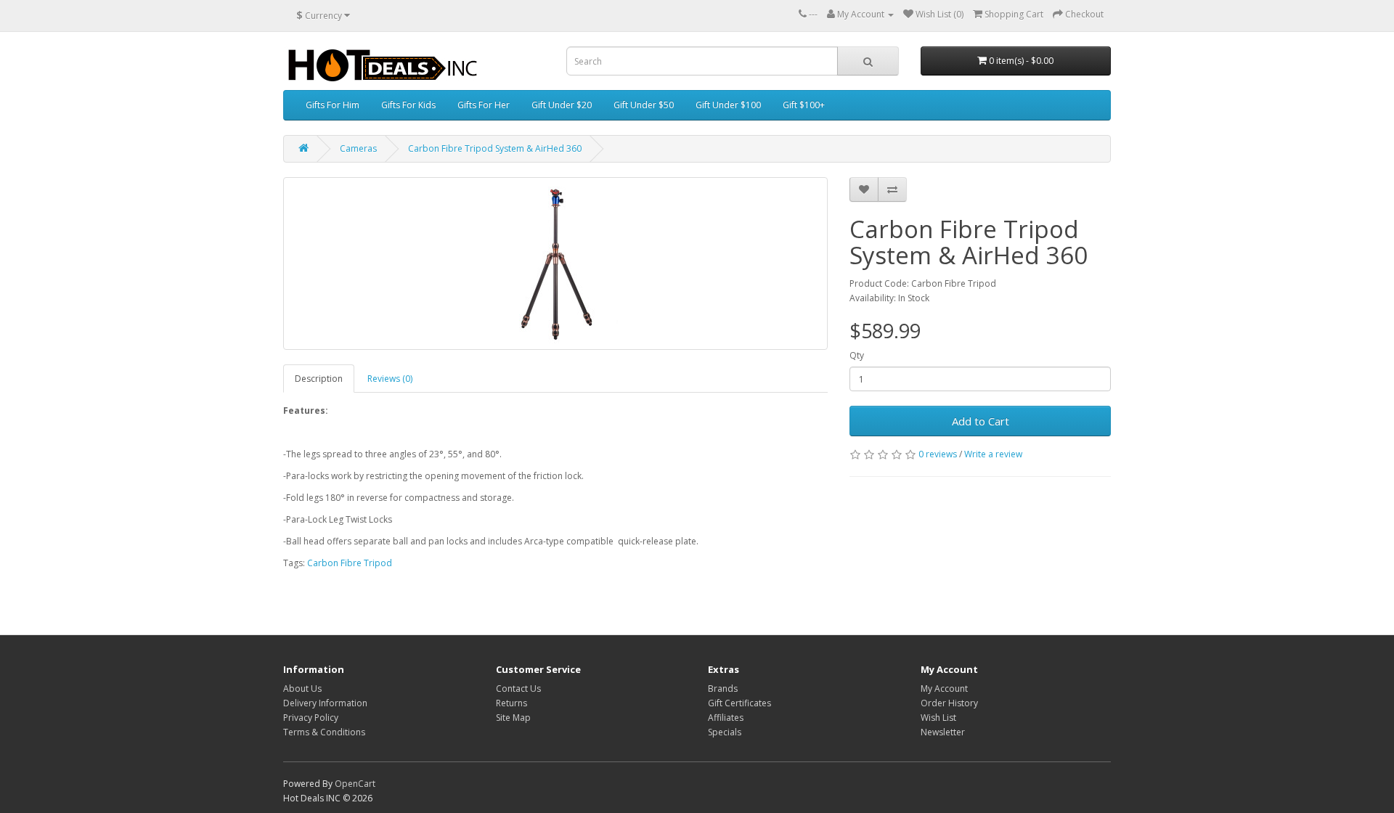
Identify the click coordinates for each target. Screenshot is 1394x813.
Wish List (938, 717)
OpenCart (355, 783)
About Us (302, 688)
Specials (724, 732)
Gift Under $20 (561, 105)
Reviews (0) (389, 378)
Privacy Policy (310, 717)
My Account (944, 688)
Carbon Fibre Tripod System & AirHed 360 (495, 148)
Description (319, 378)
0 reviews (937, 454)
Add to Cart (980, 421)
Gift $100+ (804, 105)
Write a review (993, 454)
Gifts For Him (332, 105)
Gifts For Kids (408, 105)
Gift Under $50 (644, 105)
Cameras (358, 148)
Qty (856, 355)
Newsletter (943, 732)
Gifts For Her (483, 105)
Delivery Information (325, 703)
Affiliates (725, 717)
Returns (511, 703)
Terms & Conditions (324, 732)
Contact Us (518, 688)
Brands (723, 688)
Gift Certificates (739, 703)
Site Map (513, 717)
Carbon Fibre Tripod (349, 563)
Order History (949, 703)
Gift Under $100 (728, 105)
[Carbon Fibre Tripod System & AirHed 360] (555, 263)
